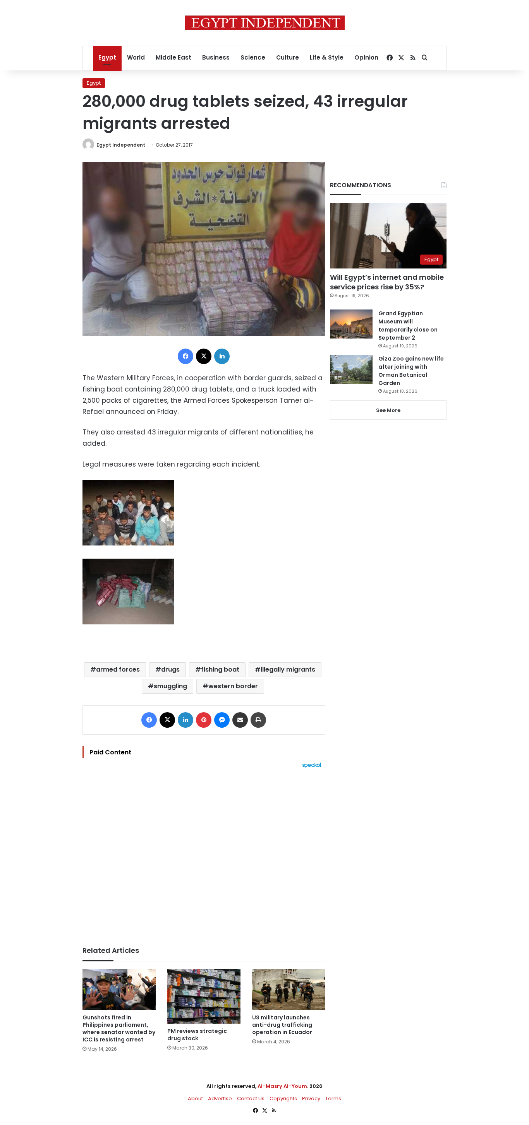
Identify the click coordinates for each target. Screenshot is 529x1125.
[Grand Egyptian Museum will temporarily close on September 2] (351, 324)
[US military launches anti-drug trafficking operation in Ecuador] (288, 989)
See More (388, 410)
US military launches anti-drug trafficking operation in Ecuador (282, 1025)
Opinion (366, 57)
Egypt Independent (120, 145)
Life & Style (327, 57)
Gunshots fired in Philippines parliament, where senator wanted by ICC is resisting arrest (118, 1028)
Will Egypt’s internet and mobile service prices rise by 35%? (387, 282)
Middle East (173, 57)
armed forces (118, 669)
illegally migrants (288, 669)
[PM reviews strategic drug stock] (203, 996)
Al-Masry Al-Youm (282, 1086)
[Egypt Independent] (265, 22)
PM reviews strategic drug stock (197, 1034)
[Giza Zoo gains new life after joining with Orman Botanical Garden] (351, 369)
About (195, 1098)
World (136, 57)
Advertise (220, 1098)
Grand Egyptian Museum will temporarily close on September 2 (408, 325)
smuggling (170, 686)
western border (233, 686)
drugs (170, 669)
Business (216, 57)
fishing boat (220, 669)
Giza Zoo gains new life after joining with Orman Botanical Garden (411, 371)
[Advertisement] (203, 853)
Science (252, 57)
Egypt (107, 57)
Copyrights (283, 1098)
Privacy (311, 1098)
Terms (333, 1098)
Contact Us (250, 1098)
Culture (287, 57)
